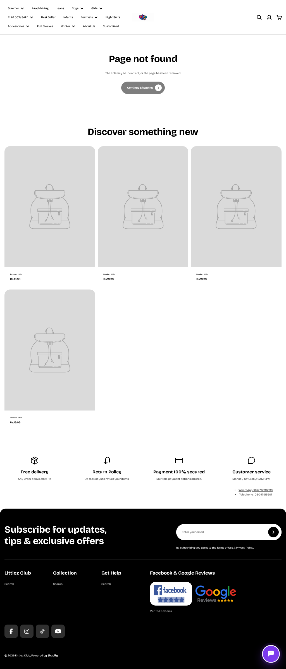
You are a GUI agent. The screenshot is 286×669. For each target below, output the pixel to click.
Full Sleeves (45, 26)
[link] (143, 88)
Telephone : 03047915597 (255, 494)
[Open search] (259, 17)
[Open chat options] (271, 654)
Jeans (60, 8)
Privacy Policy (244, 547)
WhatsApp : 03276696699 (256, 490)
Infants (68, 17)
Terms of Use (225, 547)
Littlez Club (22, 655)
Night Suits (113, 17)
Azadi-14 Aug (40, 8)
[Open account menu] (269, 17)
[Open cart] (279, 17)
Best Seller (48, 17)
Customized (111, 26)
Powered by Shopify (44, 655)
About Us (89, 26)
